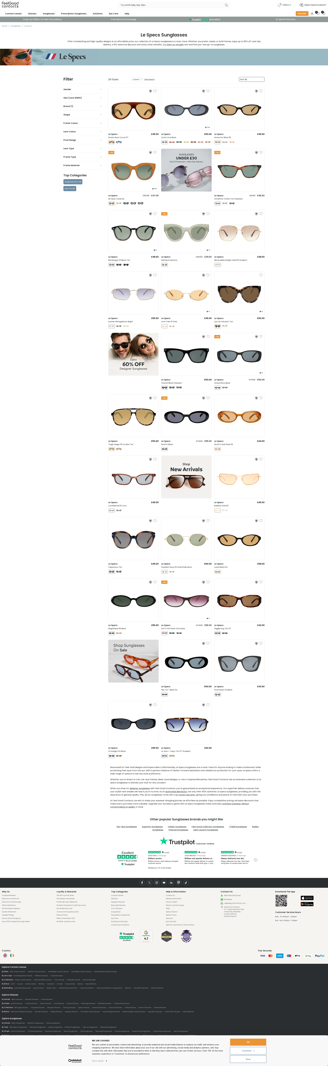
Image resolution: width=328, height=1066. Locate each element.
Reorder (302, 13)
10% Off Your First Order (65, 895)
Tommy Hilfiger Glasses (111, 1012)
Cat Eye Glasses (31, 1003)
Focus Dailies (70, 984)
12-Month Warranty (285, 19)
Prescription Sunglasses (73, 13)
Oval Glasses (59, 1003)
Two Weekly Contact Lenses (81, 972)
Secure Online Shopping (11, 918)
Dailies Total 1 (51, 988)
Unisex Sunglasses (53, 1023)
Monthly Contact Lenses (36, 972)
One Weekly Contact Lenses (58, 972)
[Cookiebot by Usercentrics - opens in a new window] (75, 1061)
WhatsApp (228, 899)
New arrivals (70, 188)
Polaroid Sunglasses (178, 829)
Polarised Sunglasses (38, 1027)
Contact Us (170, 895)
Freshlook (50, 984)
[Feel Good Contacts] (10, 5)
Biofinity (41, 984)
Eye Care (113, 13)
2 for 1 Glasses (116, 908)
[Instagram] (157, 883)
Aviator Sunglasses (18, 1031)
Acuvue (20, 984)
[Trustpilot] (127, 940)
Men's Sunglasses (18, 1023)
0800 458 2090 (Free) (232, 895)
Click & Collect (171, 902)
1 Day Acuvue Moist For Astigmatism (109, 988)
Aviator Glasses (16, 1003)
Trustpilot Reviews (9, 895)
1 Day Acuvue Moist (87, 988)
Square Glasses (73, 1003)
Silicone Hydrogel (89, 980)
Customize (247, 1051)
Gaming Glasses (69, 1008)
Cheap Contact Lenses (23, 980)
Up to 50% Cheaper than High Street (15, 922)
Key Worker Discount (64, 908)
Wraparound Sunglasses (141, 1031)
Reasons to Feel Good (10, 899)
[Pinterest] (179, 883)
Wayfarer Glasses (104, 1003)
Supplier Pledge (8, 915)
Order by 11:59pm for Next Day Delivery (42, 19)
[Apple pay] (307, 898)
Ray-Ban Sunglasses (127, 826)
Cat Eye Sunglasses (35, 1031)
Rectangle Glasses (88, 1003)
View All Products (157, 988)
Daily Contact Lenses (17, 972)
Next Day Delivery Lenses (43, 980)
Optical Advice (171, 912)
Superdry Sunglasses (152, 826)
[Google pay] (307, 904)
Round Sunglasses (71, 1031)
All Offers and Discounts (66, 922)
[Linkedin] (171, 883)
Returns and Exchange (175, 905)
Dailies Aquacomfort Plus (68, 988)
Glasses (32, 13)
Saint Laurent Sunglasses (205, 829)
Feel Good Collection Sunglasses (208, 826)
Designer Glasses (118, 902)
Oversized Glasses (99, 1008)
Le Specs (136, 79)
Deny (248, 1059)
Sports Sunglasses (55, 1027)
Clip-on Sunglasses (90, 1027)
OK (248, 1042)
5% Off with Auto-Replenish (67, 902)
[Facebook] (142, 883)
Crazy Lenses (59, 980)
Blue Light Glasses (118, 905)
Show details (98, 1061)
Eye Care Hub (171, 922)
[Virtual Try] (150, 91)
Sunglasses (49, 13)
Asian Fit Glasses (145, 1008)
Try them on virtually (173, 44)
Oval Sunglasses (86, 1031)
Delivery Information (173, 899)
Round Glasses (45, 1003)
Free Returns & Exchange (123, 19)
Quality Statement (9, 912)
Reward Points (62, 915)
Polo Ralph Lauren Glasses (90, 1012)
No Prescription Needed (11, 908)
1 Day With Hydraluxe (141, 988)
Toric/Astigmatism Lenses (22, 976)
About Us (169, 918)
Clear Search (149, 79)
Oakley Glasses (56, 1012)
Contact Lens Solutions (120, 925)
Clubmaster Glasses (121, 1003)
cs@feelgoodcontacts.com (235, 903)
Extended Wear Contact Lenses (105, 972)
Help (127, 13)
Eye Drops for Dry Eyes (119, 922)
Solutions (97, 13)
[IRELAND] (12, 955)
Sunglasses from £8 (73, 182)
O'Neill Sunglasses (238, 826)
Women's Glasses (31, 999)
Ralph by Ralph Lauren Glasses (134, 1012)
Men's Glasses (17, 999)
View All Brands (91, 984)
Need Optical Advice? (315, 4)
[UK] (5, 955)
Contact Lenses (13, 13)
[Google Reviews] (146, 941)
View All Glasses (160, 1008)
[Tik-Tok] (186, 883)
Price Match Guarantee (65, 899)
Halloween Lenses (73, 980)
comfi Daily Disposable (22, 988)
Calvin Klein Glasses (172, 1012)
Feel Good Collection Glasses (21, 1012)
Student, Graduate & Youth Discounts (71, 905)
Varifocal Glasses (115, 1008)
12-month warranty (185, 794)
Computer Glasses (37, 1008)
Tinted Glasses (130, 1008)
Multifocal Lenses (41, 976)
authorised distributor (176, 791)
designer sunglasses (140, 788)
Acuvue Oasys (38, 988)
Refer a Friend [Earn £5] (66, 918)
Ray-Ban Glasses (41, 1012)
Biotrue (80, 984)
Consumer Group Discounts (67, 912)
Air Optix (60, 984)
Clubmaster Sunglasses (162, 1031)
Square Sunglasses (122, 1031)
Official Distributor (9, 905)
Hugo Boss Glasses (155, 1012)
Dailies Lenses (31, 984)
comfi (13, 984)
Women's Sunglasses (35, 1023)
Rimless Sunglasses (72, 1027)
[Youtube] (164, 883)
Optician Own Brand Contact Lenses (180, 925)
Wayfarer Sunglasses (53, 1031)
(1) (71, 106)
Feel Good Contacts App (11, 902)
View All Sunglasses (181, 1031)
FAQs (168, 908)
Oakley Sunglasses (177, 826)
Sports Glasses (83, 1008)
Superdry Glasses (71, 1012)
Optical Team (171, 915)
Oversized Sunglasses (108, 1027)
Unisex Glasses (46, 999)
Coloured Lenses (57, 976)
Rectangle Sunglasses (104, 1031)
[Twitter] (149, 883)
